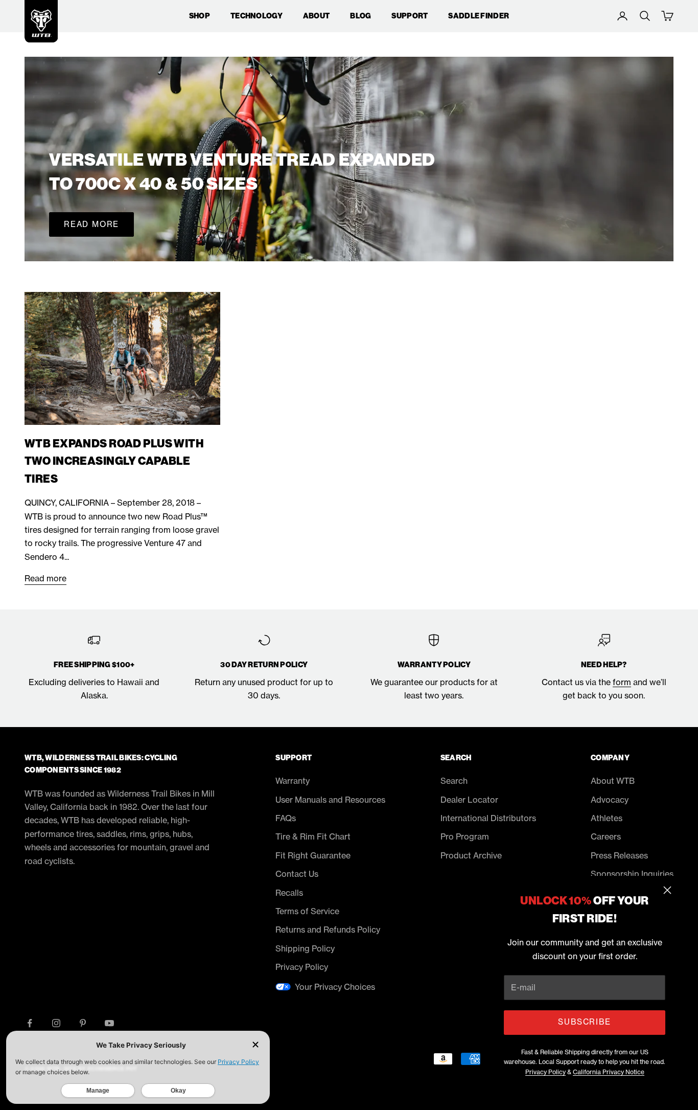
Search (454, 781)
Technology (256, 15)
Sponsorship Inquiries (632, 874)
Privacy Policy (545, 1072)
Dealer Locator (469, 800)
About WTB (613, 781)
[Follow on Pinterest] (83, 1023)
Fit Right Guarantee (313, 855)
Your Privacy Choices (335, 987)
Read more (91, 224)
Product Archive (471, 855)
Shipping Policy (305, 948)
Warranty (292, 781)
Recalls (289, 893)
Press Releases (619, 855)
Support (409, 15)
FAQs (285, 818)
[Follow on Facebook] (30, 1023)
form (622, 682)
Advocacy (610, 800)
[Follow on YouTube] (109, 1023)
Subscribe (584, 1022)
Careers (606, 836)
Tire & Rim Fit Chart (313, 836)
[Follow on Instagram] (56, 1023)
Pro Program (464, 836)
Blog (360, 15)
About (316, 15)
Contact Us (296, 874)
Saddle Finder (478, 15)
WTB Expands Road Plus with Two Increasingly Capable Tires (114, 461)
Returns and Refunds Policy (327, 929)
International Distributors (488, 818)
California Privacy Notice (608, 1072)
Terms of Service (307, 911)
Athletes (606, 818)
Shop (199, 15)
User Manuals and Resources (330, 800)
